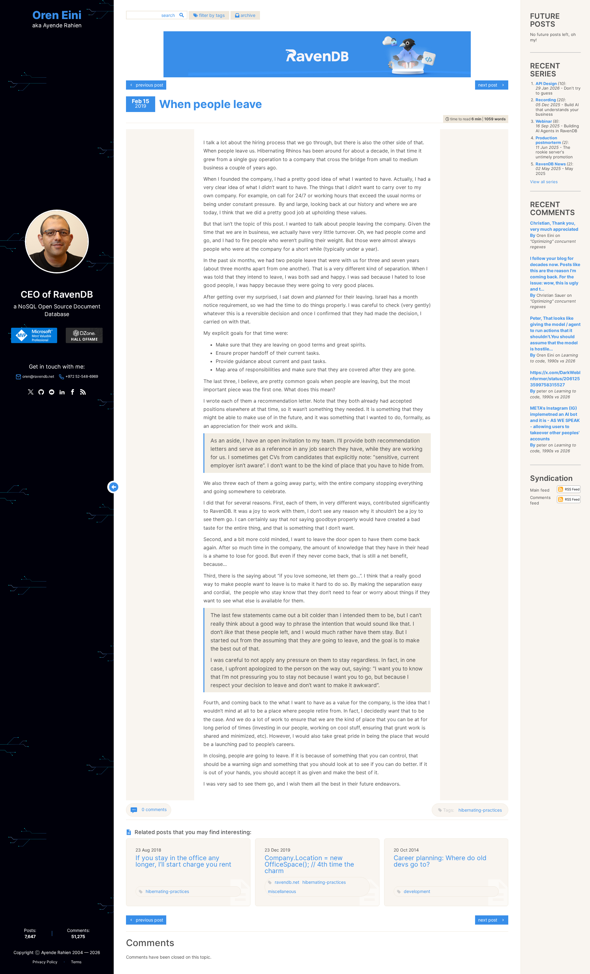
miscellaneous (282, 891)
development (417, 891)
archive (247, 15)
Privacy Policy (45, 962)
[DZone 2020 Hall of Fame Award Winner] (84, 335)
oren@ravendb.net (38, 376)
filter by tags (211, 15)
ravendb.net (287, 882)
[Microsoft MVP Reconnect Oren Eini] (34, 335)
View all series (544, 181)
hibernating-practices (480, 810)
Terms (76, 962)
